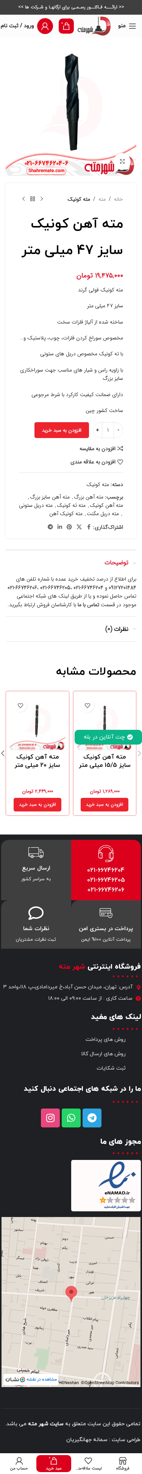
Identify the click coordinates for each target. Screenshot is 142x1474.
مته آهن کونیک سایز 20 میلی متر (37, 761)
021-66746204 (106, 870)
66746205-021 (55, 588)
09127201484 (122, 588)
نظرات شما (36, 929)
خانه (118, 199)
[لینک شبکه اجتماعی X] (79, 527)
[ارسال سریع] (36, 852)
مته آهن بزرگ (88, 497)
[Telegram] (92, 1118)
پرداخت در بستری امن (106, 929)
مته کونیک (78, 199)
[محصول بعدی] (23, 199)
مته (102, 199)
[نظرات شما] (36, 913)
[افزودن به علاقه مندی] (87, 705)
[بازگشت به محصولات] (32, 199)
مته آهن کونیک (106, 505)
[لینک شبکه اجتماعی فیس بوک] (88, 527)
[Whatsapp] (71, 1118)
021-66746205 (106, 880)
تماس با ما (88, 605)
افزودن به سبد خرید (61, 430)
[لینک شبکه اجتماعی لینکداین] (59, 527)
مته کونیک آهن (66, 513)
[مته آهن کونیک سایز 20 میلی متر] (37, 722)
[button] (104, 804)
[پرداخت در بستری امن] (106, 913)
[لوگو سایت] (94, 26)
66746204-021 (88, 588)
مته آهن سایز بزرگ (50, 497)
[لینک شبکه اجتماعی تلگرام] (50, 527)
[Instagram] (50, 1118)
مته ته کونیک (71, 505)
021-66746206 (105, 890)
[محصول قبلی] (41, 199)
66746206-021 (22, 588)
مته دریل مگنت (103, 513)
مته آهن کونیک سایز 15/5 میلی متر (105, 761)
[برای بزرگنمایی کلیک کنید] (122, 161)
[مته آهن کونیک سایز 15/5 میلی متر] (105, 722)
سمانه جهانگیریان (87, 1439)
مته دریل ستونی (36, 505)
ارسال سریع (36, 868)
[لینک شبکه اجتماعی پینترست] (69, 527)
